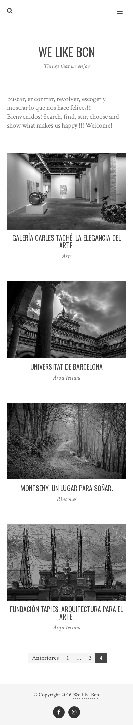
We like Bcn (86, 694)
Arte (66, 256)
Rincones (66, 499)
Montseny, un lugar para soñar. (66, 488)
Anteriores (45, 658)
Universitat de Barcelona (66, 366)
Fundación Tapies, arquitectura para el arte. (66, 613)
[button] (123, 7)
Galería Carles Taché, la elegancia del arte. (66, 241)
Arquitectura (66, 378)
